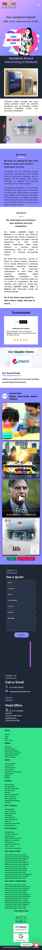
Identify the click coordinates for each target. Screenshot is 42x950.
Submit (21, 635)
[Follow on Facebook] (21, 917)
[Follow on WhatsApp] (24, 921)
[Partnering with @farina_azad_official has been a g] (21, 421)
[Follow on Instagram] (17, 921)
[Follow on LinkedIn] (17, 917)
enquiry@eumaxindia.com (20, 692)
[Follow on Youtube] (21, 921)
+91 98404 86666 (16, 687)
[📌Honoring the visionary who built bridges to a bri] (21, 498)
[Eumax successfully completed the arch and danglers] (21, 536)
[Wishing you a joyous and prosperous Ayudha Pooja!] (21, 460)
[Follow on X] (24, 917)
